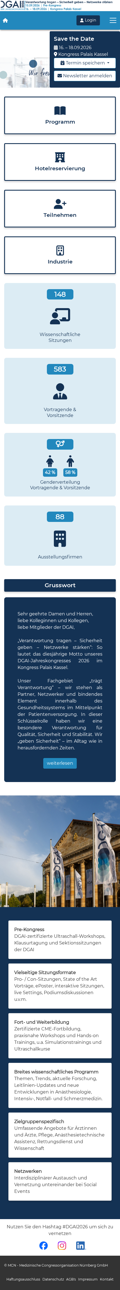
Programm (60, 121)
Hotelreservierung (60, 168)
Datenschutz (53, 1279)
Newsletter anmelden (87, 75)
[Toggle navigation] (113, 20)
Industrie (60, 261)
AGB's (71, 1279)
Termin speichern (85, 63)
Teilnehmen (60, 215)
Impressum (88, 1279)
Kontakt (107, 1279)
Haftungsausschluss (23, 1279)
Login (90, 20)
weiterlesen (60, 763)
